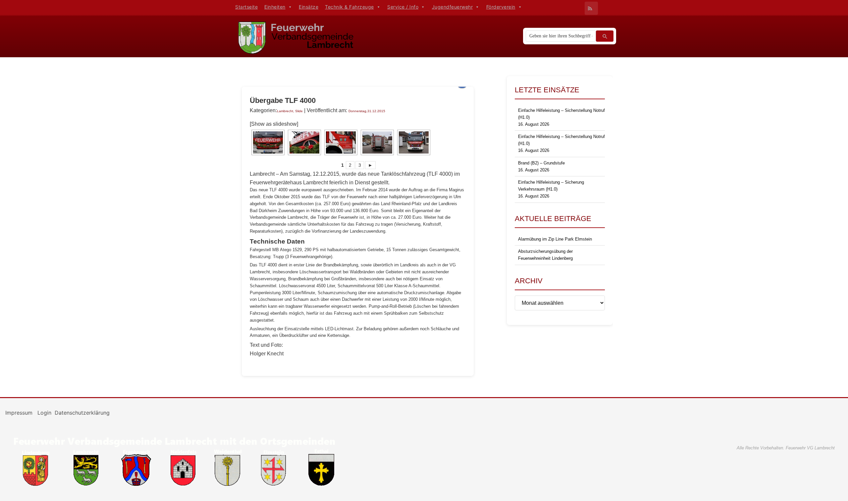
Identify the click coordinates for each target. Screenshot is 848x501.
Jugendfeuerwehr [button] (452, 7)
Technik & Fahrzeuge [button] (349, 7)
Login (44, 412)
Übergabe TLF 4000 (283, 100)
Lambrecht (285, 111)
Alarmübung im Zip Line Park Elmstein (555, 239)
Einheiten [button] (275, 7)
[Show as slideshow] (274, 124)
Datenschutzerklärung (82, 412)
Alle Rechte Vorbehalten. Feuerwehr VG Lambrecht (786, 447)
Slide (299, 111)
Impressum (19, 412)
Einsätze (308, 7)
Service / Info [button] (402, 7)
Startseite (246, 7)
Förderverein (500, 7)
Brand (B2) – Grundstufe (541, 162)
